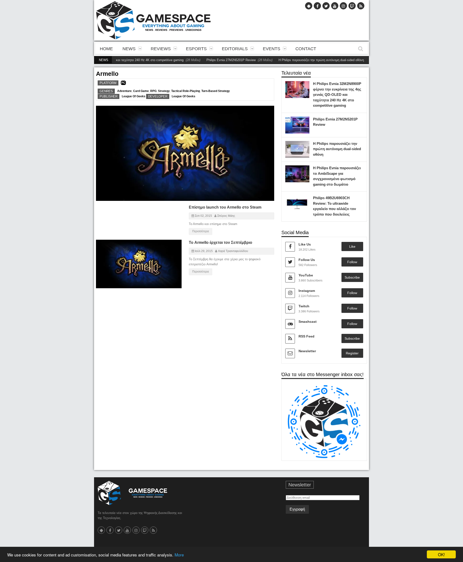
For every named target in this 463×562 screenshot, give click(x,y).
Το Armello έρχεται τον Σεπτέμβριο (220, 242)
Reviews (161, 48)
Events (271, 48)
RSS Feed (306, 336)
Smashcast (308, 321)
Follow (352, 262)
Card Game (141, 91)
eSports (196, 48)
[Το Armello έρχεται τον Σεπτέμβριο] (174, 247)
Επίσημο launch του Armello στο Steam (225, 207)
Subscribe (352, 277)
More (179, 555)
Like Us (305, 244)
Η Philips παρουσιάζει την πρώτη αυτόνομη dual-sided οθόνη (308, 60)
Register (352, 353)
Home (106, 48)
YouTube (306, 275)
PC (123, 82)
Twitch (304, 306)
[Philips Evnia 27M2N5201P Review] (304, 121)
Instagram (307, 291)
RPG (153, 91)
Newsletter (307, 351)
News (129, 48)
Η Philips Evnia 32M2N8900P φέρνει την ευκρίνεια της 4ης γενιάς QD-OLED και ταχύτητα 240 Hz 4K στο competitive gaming (337, 94)
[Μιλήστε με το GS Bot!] (324, 421)
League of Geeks (133, 96)
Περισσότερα (200, 231)
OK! (441, 554)
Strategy (164, 91)
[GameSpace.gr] (132, 493)
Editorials (235, 48)
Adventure (124, 91)
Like (352, 246)
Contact (305, 48)
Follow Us (307, 260)
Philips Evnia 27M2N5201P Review (217, 60)
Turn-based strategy (215, 91)
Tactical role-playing (185, 91)
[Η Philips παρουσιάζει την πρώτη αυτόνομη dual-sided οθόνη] (304, 146)
